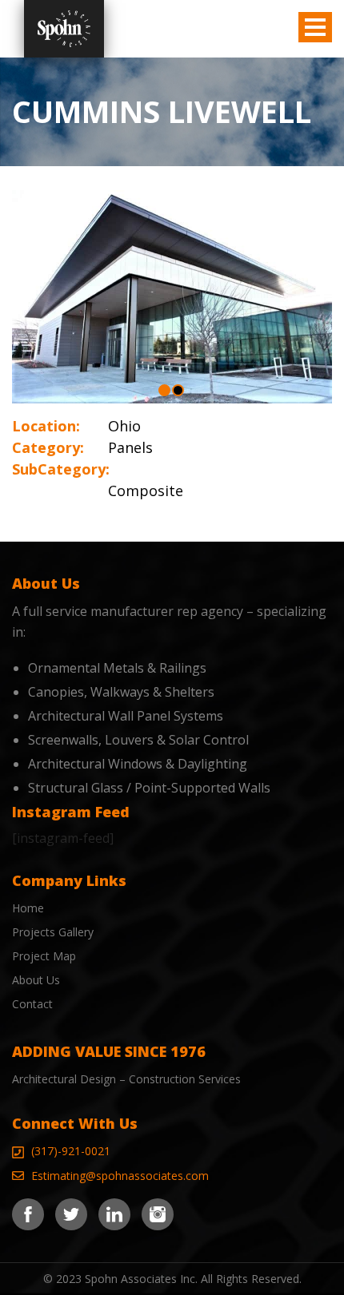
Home (28, 908)
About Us (36, 979)
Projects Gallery (53, 931)
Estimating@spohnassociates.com (120, 1175)
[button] (164, 390)
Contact (32, 1003)
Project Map (44, 955)
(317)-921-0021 (70, 1150)
